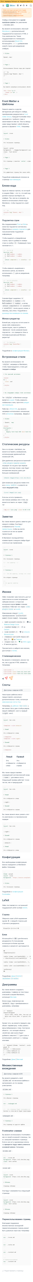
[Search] (30, 5)
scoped (11, 400)
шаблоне (19, 706)
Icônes (14, 651)
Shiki (24, 224)
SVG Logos (27, 642)
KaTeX (25, 908)
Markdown (6, 31)
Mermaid (13, 997)
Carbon (6, 629)
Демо (13, 976)
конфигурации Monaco (20, 351)
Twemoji (19, 639)
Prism (19, 224)
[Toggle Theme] (26, 5)
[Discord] (18, 5)
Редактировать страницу (13, 1271)
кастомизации (15, 179)
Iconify (18, 609)
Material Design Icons (11, 624)
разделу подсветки (20, 229)
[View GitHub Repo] (24, 5)
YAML (18, 126)
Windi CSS (18, 41)
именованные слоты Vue (11, 702)
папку (11, 485)
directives (10, 414)
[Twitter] (21, 5)
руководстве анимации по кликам (15, 313)
